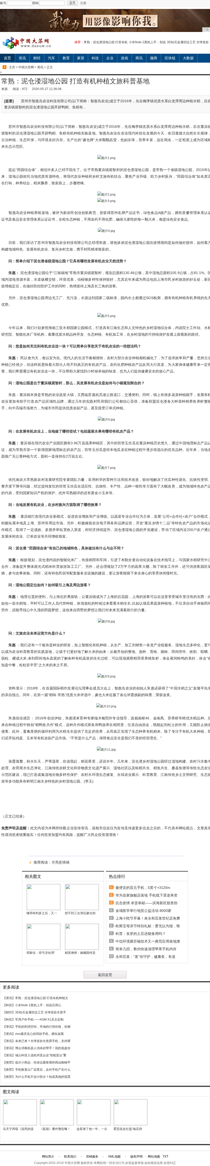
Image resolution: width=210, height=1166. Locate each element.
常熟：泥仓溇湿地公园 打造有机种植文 (41, 998)
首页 (7, 58)
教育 (66, 58)
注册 (83, 3)
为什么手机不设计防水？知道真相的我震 (42, 1077)
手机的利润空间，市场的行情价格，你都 (42, 1026)
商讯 (139, 58)
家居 (80, 58)
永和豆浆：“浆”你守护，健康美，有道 (145, 957)
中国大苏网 (26, 67)
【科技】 (9, 1005)
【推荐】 (9, 1062)
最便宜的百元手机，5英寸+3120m (143, 888)
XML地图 (114, 1156)
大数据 (188, 58)
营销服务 (92, 1156)
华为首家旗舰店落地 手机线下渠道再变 (146, 895)
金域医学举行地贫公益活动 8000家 (143, 911)
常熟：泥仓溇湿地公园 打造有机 (106, 42)
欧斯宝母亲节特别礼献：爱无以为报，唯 (148, 926)
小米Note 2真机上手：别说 (147, 42)
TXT (165, 1156)
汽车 (51, 58)
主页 (12, 67)
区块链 (170, 58)
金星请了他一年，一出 (92, 1129)
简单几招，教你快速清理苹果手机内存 (146, 949)
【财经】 (9, 1012)
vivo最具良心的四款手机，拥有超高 (39, 1034)
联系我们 (70, 1156)
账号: (3, 3)
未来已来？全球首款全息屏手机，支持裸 (42, 1041)
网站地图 (154, 1156)
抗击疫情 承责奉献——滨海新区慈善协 (146, 903)
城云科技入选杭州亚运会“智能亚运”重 (40, 1055)
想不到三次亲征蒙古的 (80, 913)
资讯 (22, 58)
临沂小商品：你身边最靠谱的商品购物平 (42, 1062)
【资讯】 (9, 998)
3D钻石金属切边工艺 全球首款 (188, 42)
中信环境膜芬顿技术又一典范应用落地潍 (148, 941)
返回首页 (105, 975)
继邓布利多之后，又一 (41, 913)
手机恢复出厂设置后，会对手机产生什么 (42, 1069)
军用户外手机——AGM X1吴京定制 (39, 1019)
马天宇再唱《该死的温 (18, 1129)
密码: (35, 3)
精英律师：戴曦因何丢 (80, 953)
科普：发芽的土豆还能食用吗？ (141, 934)
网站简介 (48, 1156)
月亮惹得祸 (60, 862)
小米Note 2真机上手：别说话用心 (38, 1005)
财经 (36, 58)
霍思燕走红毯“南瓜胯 (127, 1129)
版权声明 (136, 1156)
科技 (95, 58)
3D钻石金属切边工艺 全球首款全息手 (40, 1012)
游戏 (124, 58)
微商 (153, 58)
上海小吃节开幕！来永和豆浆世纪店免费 (148, 918)
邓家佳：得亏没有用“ (40, 953)
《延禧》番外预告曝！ (55, 1129)
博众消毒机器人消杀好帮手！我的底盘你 (42, 1048)
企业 (109, 58)
